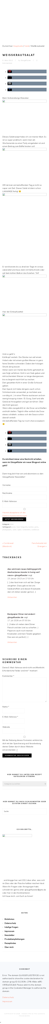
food (18, 527)
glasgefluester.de (24, 18)
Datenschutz (10, 923)
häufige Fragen (11, 927)
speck (19, 530)
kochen (31, 527)
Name (5, 707)
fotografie (24, 527)
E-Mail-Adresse (9, 501)
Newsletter (9, 935)
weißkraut (35, 530)
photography (7, 530)
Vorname (6, 485)
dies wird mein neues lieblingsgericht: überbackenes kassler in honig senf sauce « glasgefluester (24, 572)
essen (13, 527)
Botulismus (9, 919)
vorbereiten (26, 530)
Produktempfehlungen (15, 939)
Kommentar (8, 676)
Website (6, 727)
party (37, 527)
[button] (9, 72)
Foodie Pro (27, 1013)
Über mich (9, 947)
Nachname (7, 493)
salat (14, 530)
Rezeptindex (10, 943)
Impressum (9, 931)
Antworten (12, 597)
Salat (12, 524)
